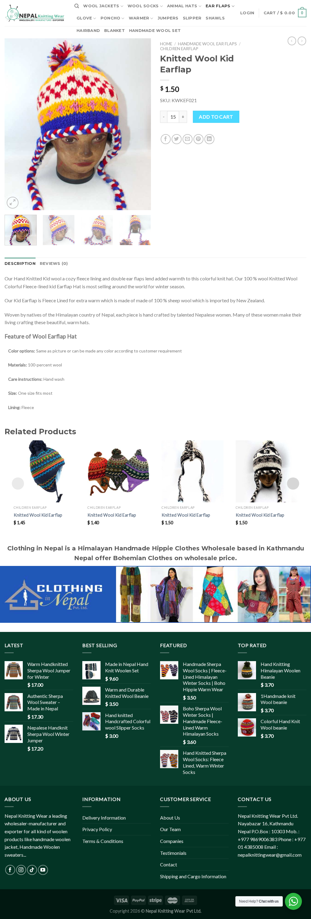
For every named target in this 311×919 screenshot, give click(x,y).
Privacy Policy (97, 829)
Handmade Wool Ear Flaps (207, 43)
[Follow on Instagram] (21, 870)
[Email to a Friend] (188, 139)
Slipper (192, 18)
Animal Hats (182, 6)
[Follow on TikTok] (32, 870)
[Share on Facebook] (166, 139)
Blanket (114, 30)
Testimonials (173, 853)
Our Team (170, 829)
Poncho (111, 18)
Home (166, 43)
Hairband (88, 30)
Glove (84, 18)
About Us (170, 817)
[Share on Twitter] (177, 139)
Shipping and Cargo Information (193, 876)
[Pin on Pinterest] (198, 139)
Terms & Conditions (102, 841)
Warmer (139, 18)
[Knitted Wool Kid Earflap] (45, 471)
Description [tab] (20, 263)
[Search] (76, 6)
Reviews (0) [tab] (54, 263)
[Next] (140, 124)
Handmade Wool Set (155, 30)
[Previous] (15, 124)
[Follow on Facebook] (10, 870)
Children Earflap (179, 48)
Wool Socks (143, 6)
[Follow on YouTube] (43, 870)
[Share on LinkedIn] (209, 139)
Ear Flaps (218, 6)
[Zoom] (13, 203)
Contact (168, 864)
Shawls (215, 18)
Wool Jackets (101, 6)
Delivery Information (104, 817)
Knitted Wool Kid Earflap (38, 515)
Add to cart (216, 117)
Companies (171, 841)
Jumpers (168, 18)
